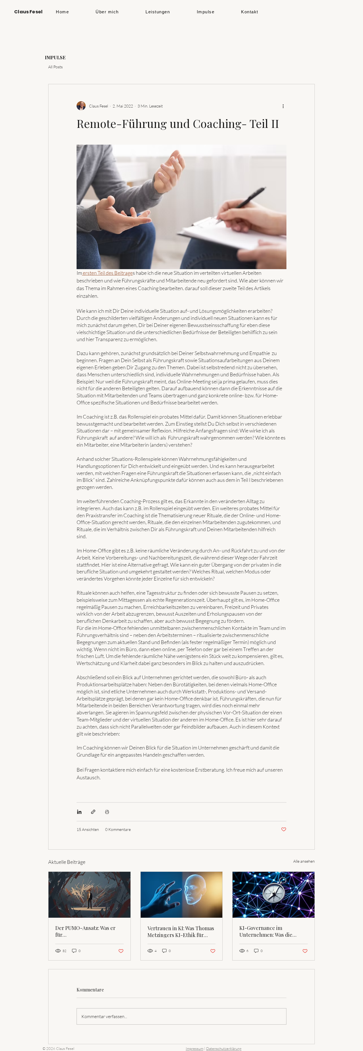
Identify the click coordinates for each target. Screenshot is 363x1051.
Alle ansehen (304, 861)
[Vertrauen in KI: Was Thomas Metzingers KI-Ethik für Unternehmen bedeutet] (182, 895)
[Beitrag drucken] (107, 811)
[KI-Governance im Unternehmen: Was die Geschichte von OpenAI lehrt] (274, 895)
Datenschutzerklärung (224, 1048)
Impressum (194, 1048)
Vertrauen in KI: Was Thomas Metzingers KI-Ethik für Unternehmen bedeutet (180, 931)
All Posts (55, 66)
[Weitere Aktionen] (283, 105)
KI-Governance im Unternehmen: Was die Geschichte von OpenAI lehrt (273, 931)
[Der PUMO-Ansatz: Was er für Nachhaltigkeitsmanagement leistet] (89, 895)
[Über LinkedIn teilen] (79, 811)
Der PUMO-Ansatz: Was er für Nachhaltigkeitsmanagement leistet (89, 931)
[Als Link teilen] (93, 811)
